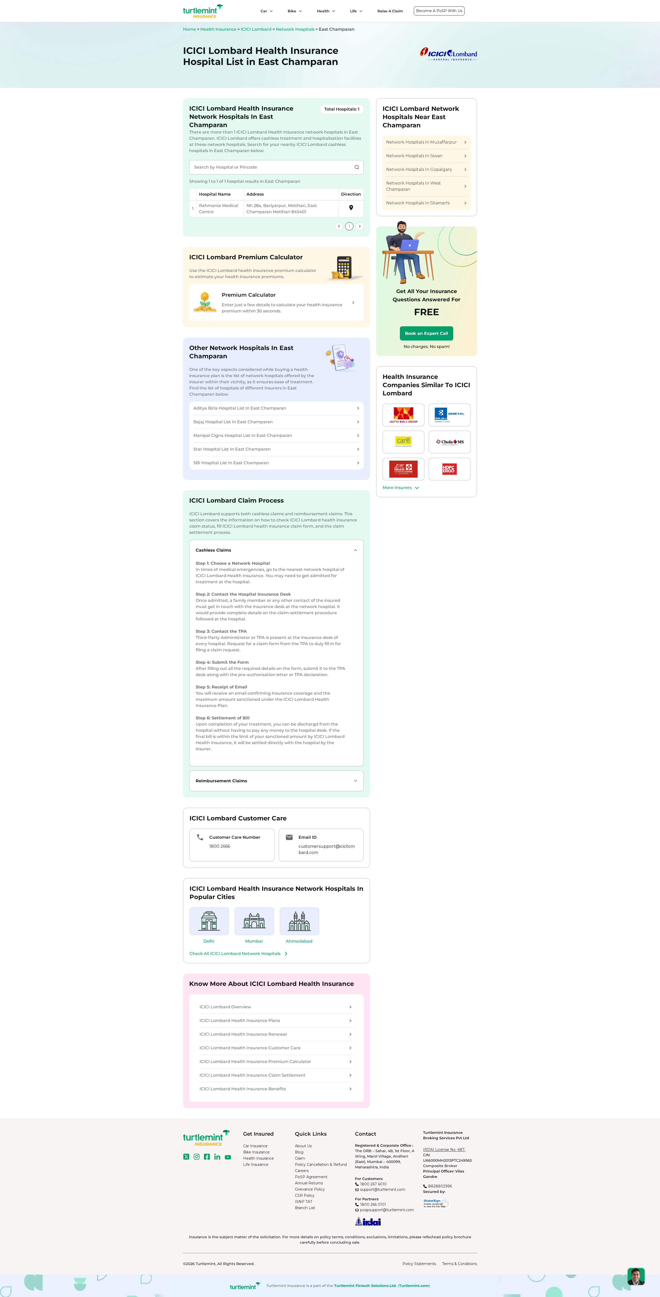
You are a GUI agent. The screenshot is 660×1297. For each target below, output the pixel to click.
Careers (302, 1170)
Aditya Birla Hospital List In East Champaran (239, 408)
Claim (300, 1158)
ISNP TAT (303, 1201)
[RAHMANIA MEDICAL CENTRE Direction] (351, 209)
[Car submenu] (270, 11)
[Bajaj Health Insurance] (449, 415)
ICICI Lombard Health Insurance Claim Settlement (253, 1075)
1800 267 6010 (373, 1184)
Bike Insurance (256, 1152)
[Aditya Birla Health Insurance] (403, 415)
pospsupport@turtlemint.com (387, 1210)
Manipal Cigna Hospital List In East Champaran (242, 435)
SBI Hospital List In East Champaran (231, 462)
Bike (292, 11)
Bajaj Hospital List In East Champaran (233, 421)
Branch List (305, 1207)
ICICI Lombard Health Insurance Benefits (243, 1088)
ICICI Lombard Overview (225, 1006)
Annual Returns (309, 1183)
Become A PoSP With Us (439, 11)
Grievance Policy (310, 1189)
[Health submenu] (332, 11)
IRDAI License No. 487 (444, 1149)
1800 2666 (219, 846)
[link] (339, 226)
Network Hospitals (296, 29)
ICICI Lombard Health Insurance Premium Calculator (255, 1061)
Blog (299, 1152)
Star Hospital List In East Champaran (232, 449)
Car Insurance (255, 1146)
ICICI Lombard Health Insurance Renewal (243, 1034)
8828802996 (440, 1186)
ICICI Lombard (257, 29)
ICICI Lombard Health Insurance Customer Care (250, 1047)
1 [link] (349, 226)
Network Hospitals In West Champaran (413, 186)
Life (353, 11)
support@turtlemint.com (382, 1189)
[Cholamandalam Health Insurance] (449, 442)
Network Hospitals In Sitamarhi (418, 203)
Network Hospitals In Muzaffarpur (421, 142)
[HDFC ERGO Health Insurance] (449, 469)
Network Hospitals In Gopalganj (419, 169)
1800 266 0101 (373, 1204)
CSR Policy (305, 1195)
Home (189, 29)
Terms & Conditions (459, 1263)
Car (264, 11)
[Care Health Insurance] (403, 442)
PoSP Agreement (311, 1177)
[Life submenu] (359, 11)
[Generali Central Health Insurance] (403, 469)
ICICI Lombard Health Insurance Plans (240, 1020)
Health (323, 11)
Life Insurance (255, 1164)
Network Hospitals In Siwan (414, 155)
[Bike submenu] (299, 11)
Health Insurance (218, 29)
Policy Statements (419, 1263)
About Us (303, 1146)
